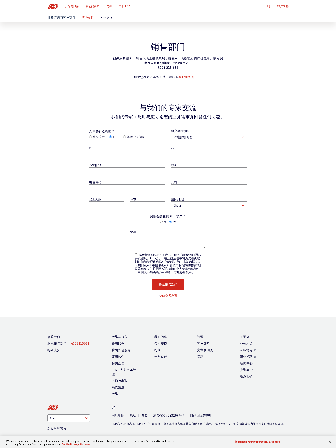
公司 (174, 182)
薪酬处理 (118, 363)
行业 (157, 350)
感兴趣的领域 (180, 131)
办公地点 (246, 343)
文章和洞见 (205, 350)
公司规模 (160, 343)
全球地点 (246, 350)
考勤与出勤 (120, 380)
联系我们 (246, 376)
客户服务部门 (188, 77)
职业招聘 (246, 356)
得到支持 (53, 350)
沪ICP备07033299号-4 (169, 415)
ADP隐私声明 (168, 295)
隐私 (133, 415)
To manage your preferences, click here (257, 441)
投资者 (244, 370)
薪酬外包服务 (121, 350)
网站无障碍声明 (201, 415)
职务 (174, 165)
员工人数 (95, 199)
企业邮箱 (95, 165)
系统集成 (118, 387)
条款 (144, 415)
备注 (133, 231)
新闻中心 (246, 363)
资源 (109, 6)
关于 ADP (124, 6)
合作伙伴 (160, 356)
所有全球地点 (56, 428)
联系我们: (54, 337)
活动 (200, 356)
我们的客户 (93, 6)
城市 (133, 199)
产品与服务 (72, 6)
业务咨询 (106, 17)
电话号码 (95, 182)
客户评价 (203, 343)
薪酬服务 (118, 343)
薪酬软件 (118, 356)
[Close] (330, 442)
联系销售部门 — (68, 343)
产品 (115, 394)
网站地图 (118, 415)
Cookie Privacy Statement (77, 444)
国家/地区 (177, 199)
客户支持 (283, 6)
